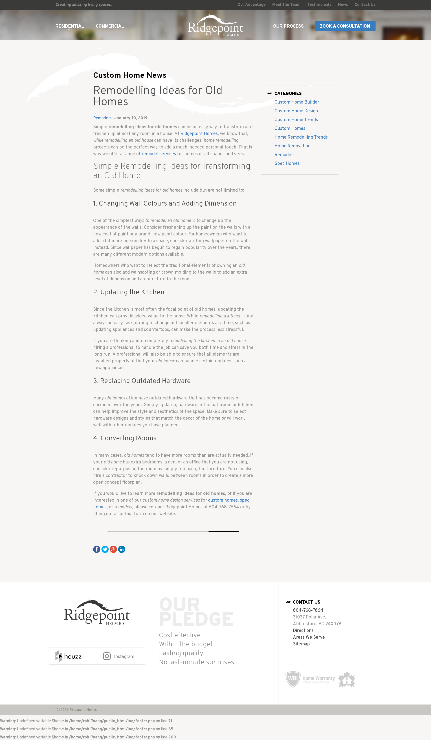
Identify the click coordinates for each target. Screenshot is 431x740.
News (343, 4)
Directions (303, 631)
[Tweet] (105, 549)
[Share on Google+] (113, 549)
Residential (69, 26)
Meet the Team (286, 4)
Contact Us (365, 4)
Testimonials (319, 4)
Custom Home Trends (296, 120)
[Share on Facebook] (96, 549)
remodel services (159, 154)
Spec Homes (287, 164)
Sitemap (301, 644)
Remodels (102, 118)
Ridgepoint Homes (199, 134)
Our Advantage (251, 4)
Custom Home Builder (297, 102)
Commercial (110, 26)
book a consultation (344, 26)
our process (288, 26)
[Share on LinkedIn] (121, 549)
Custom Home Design (296, 111)
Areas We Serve (309, 637)
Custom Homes (290, 129)
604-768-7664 (308, 611)
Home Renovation (293, 146)
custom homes (223, 500)
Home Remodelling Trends (301, 137)
